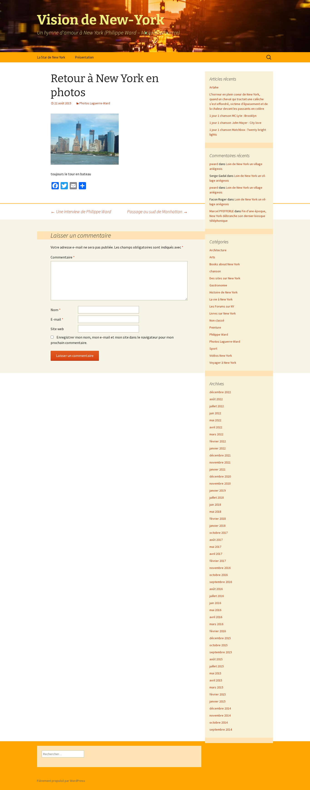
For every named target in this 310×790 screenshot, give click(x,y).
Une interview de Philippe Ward (81, 211)
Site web (57, 329)
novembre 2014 (220, 715)
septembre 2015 (220, 652)
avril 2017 (215, 554)
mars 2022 (216, 434)
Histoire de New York (223, 292)
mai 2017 (215, 547)
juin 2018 (215, 504)
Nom (56, 309)
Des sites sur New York (224, 278)
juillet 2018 (216, 497)
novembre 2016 (220, 568)
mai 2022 (215, 420)
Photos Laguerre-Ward (94, 103)
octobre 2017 (218, 533)
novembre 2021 (220, 462)
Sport (213, 348)
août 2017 (216, 540)
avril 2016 (215, 617)
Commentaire (63, 257)
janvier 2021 (217, 469)
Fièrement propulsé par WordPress (61, 781)
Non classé (216, 320)
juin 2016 (215, 603)
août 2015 (216, 659)
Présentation (84, 57)
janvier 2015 (217, 701)
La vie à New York (221, 299)
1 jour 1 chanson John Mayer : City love (235, 123)
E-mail (57, 319)
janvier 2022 (217, 448)
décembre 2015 (220, 638)
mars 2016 (216, 624)
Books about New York (224, 264)
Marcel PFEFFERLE (221, 211)
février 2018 (217, 519)
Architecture (217, 250)
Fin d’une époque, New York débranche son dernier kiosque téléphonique (237, 216)
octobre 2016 (218, 575)
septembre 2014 (220, 729)
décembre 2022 (220, 392)
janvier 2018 (217, 526)
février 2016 (217, 631)
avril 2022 (215, 427)
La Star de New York (51, 57)
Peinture (215, 327)
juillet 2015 (216, 666)
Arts (212, 257)
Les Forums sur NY (221, 306)
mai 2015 (215, 673)
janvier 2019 (217, 490)
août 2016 (216, 589)
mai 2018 (215, 512)
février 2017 (217, 561)
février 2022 (217, 441)
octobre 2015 (218, 645)
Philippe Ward (218, 334)
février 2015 (217, 694)
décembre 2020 (220, 476)
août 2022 (216, 399)
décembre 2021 (220, 455)
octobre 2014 (218, 722)
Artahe (214, 87)
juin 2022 (215, 413)
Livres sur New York (222, 313)
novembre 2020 (220, 483)
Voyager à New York (222, 363)
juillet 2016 (216, 596)
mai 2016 (215, 610)
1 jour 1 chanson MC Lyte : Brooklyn (232, 116)
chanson (215, 271)
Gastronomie (218, 285)
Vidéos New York (220, 356)
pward (213, 164)
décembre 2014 (220, 708)
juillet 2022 (216, 406)
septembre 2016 (220, 582)
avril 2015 (215, 680)
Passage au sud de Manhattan (157, 211)
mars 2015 (216, 687)
